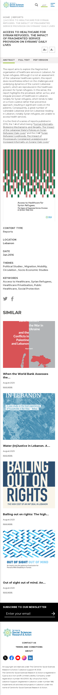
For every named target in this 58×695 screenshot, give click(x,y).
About (29, 651)
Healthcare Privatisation (18, 285)
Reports (17, 17)
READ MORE (7, 387)
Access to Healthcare (16, 281)
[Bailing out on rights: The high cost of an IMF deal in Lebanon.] (29, 484)
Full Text (24, 60)
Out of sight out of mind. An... (24, 582)
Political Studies (13, 266)
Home (6, 17)
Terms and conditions (29, 647)
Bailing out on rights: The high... (26, 514)
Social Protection (28, 288)
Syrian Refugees (41, 281)
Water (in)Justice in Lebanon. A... (26, 445)
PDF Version (40, 60)
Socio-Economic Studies (33, 270)
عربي (44, 4)
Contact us (29, 643)
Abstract (9, 60)
